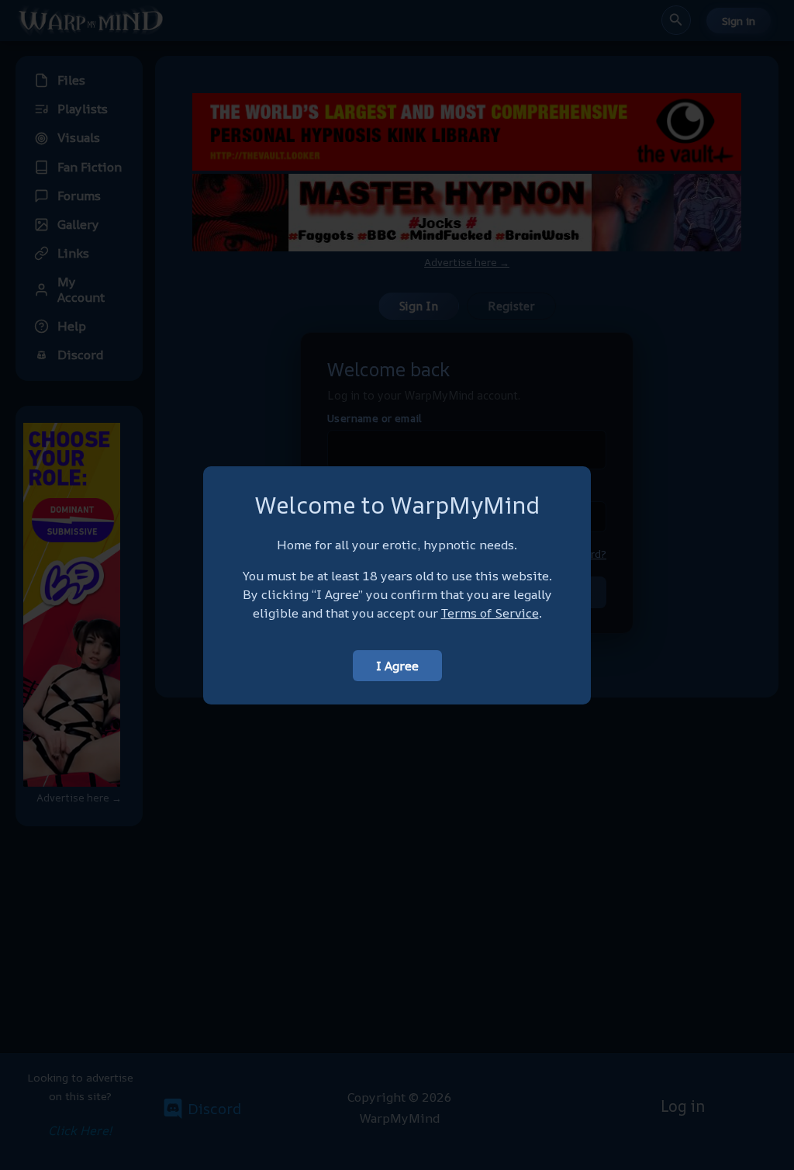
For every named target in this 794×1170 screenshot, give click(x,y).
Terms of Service (490, 612)
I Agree (397, 665)
